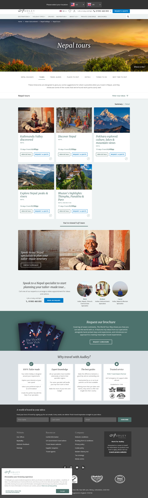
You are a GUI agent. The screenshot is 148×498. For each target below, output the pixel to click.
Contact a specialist (31, 265)
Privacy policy (79, 444)
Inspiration (61, 16)
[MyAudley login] (74, 11)
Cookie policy (79, 448)
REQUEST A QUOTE (121, 11)
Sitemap (19, 448)
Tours (41, 77)
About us (73, 16)
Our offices (20, 437)
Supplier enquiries (52, 448)
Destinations (23, 16)
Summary (119, 104)
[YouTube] (77, 467)
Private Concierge (88, 16)
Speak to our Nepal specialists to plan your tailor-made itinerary (34, 255)
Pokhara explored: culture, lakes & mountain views (107, 140)
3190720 (89, 493)
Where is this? (139, 67)
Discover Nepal (67, 136)
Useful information (52, 437)
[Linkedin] (83, 467)
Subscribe (124, 420)
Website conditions (81, 437)
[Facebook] (65, 467)
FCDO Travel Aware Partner (116, 374)
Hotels (87, 77)
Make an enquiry (53, 300)
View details (26, 154)
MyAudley (20, 441)
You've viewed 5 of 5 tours (74, 223)
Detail (127, 104)
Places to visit (73, 77)
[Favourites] (70, 11)
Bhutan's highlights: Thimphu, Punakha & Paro (71, 196)
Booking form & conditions (84, 441)
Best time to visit (120, 77)
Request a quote (41, 154)
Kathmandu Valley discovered (31, 138)
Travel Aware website (53, 444)
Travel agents (50, 452)
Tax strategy (79, 455)
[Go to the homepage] (26, 11)
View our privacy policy (49, 486)
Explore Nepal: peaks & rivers (34, 194)
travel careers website (117, 452)
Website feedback (23, 444)
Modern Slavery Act (81, 452)
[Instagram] (71, 467)
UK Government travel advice (56, 441)
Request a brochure (101, 342)
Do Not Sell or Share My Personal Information (13, 491)
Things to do (101, 77)
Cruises (51, 16)
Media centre (79, 459)
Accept (62, 491)
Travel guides (55, 77)
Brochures (102, 16)
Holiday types (38, 16)
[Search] (128, 16)
